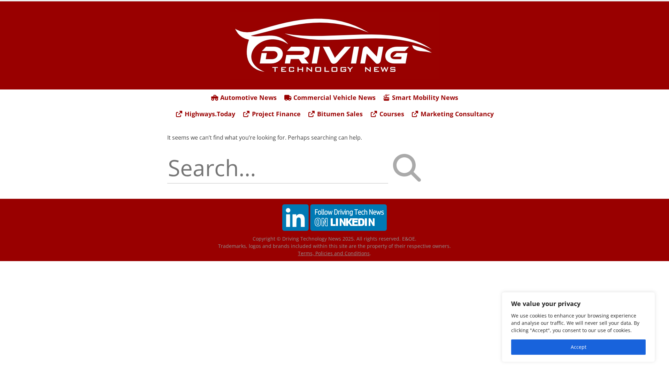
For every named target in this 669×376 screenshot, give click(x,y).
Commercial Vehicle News (334, 97)
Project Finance (275, 114)
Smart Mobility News (424, 97)
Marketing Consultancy (456, 114)
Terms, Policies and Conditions (334, 253)
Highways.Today (209, 114)
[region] (578, 327)
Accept (578, 347)
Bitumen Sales (339, 114)
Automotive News (247, 97)
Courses (391, 114)
